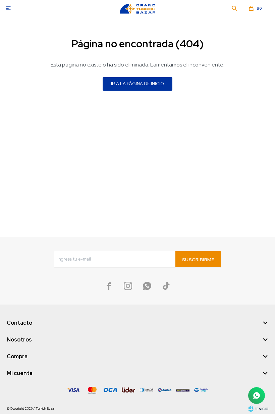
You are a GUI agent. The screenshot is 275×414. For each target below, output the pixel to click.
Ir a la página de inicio (137, 84)
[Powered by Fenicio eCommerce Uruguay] (258, 409)
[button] (234, 8)
